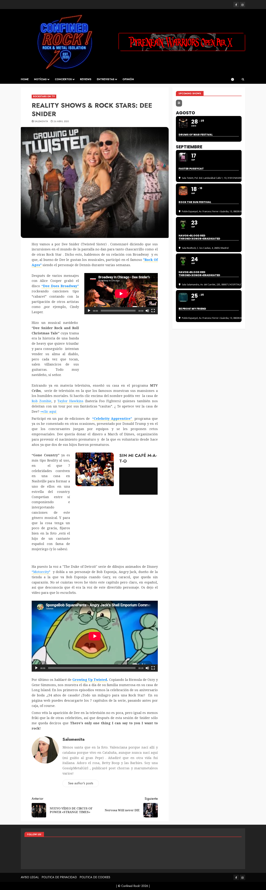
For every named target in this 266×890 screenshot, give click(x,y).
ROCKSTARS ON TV (44, 96)
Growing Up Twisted (89, 679)
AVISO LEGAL (30, 877)
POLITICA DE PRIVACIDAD (59, 877)
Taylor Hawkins (70, 401)
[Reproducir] (89, 310)
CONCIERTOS (63, 79)
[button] (243, 79)
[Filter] (179, 103)
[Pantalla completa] (153, 310)
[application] (121, 293)
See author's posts (80, 783)
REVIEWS (85, 79)
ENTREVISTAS (105, 79)
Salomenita (41, 121)
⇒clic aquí (48, 411)
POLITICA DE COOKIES (95, 877)
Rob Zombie (41, 401)
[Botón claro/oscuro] (234, 79)
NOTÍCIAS (40, 79)
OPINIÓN (128, 79)
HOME (25, 79)
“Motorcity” (41, 572)
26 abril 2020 (61, 121)
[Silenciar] (147, 310)
